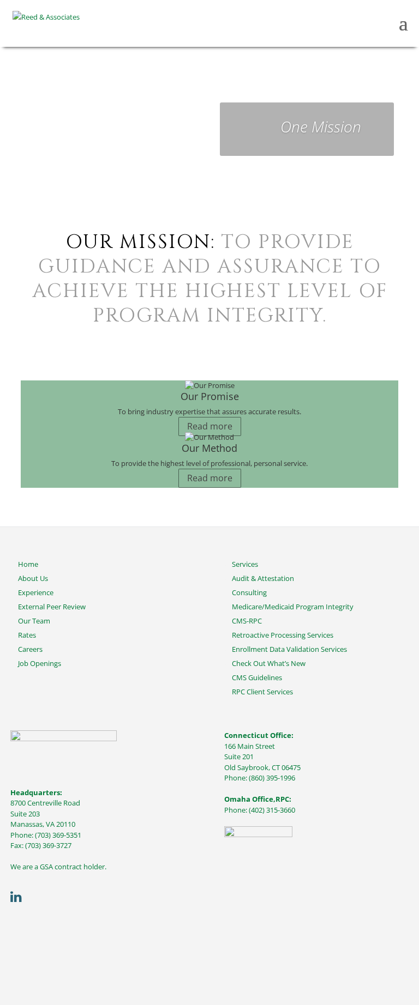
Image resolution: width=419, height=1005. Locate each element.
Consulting (249, 592)
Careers (30, 649)
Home (28, 564)
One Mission (320, 126)
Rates (27, 635)
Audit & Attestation (263, 578)
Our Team (34, 621)
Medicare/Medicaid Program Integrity (293, 607)
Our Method (209, 448)
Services (245, 564)
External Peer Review (52, 607)
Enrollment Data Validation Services (289, 649)
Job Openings (39, 663)
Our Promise (210, 396)
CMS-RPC (247, 621)
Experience (35, 592)
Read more (209, 426)
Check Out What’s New (269, 663)
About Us (33, 578)
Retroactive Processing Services (282, 635)
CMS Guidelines (257, 677)
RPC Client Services (262, 692)
